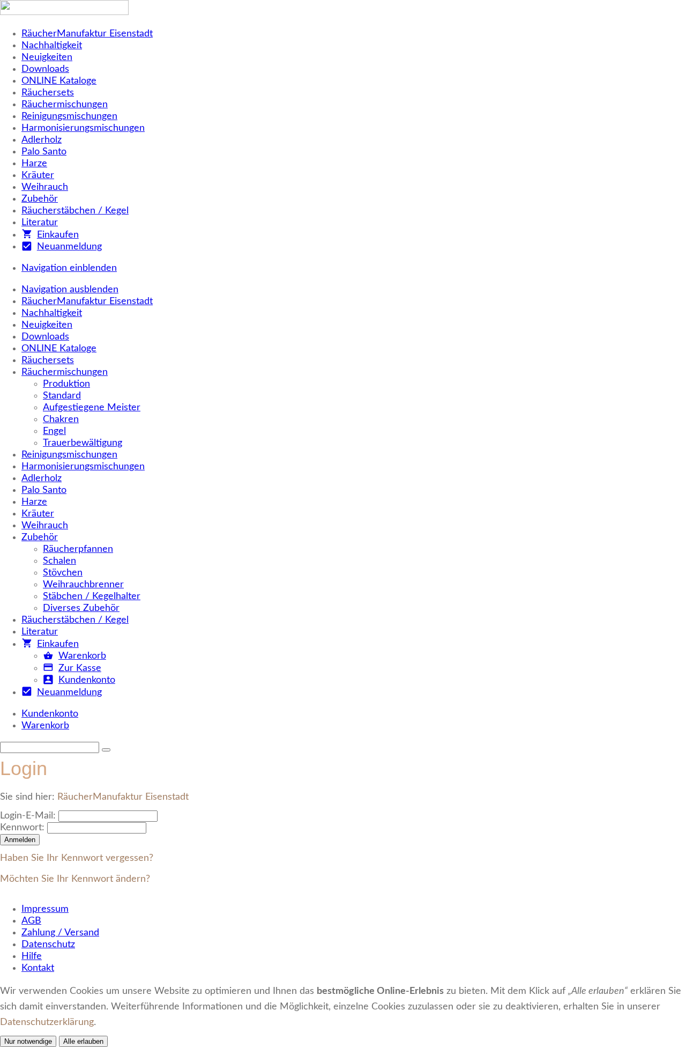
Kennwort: (22, 827)
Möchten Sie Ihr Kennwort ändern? (75, 879)
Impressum (45, 909)
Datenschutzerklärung (47, 1022)
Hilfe (31, 956)
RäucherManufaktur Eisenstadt (123, 797)
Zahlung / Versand (60, 933)
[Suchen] (106, 749)
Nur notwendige (28, 1041)
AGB (31, 921)
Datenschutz (48, 944)
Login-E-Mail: (28, 816)
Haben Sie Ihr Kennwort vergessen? (76, 858)
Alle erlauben (83, 1041)
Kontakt (37, 968)
